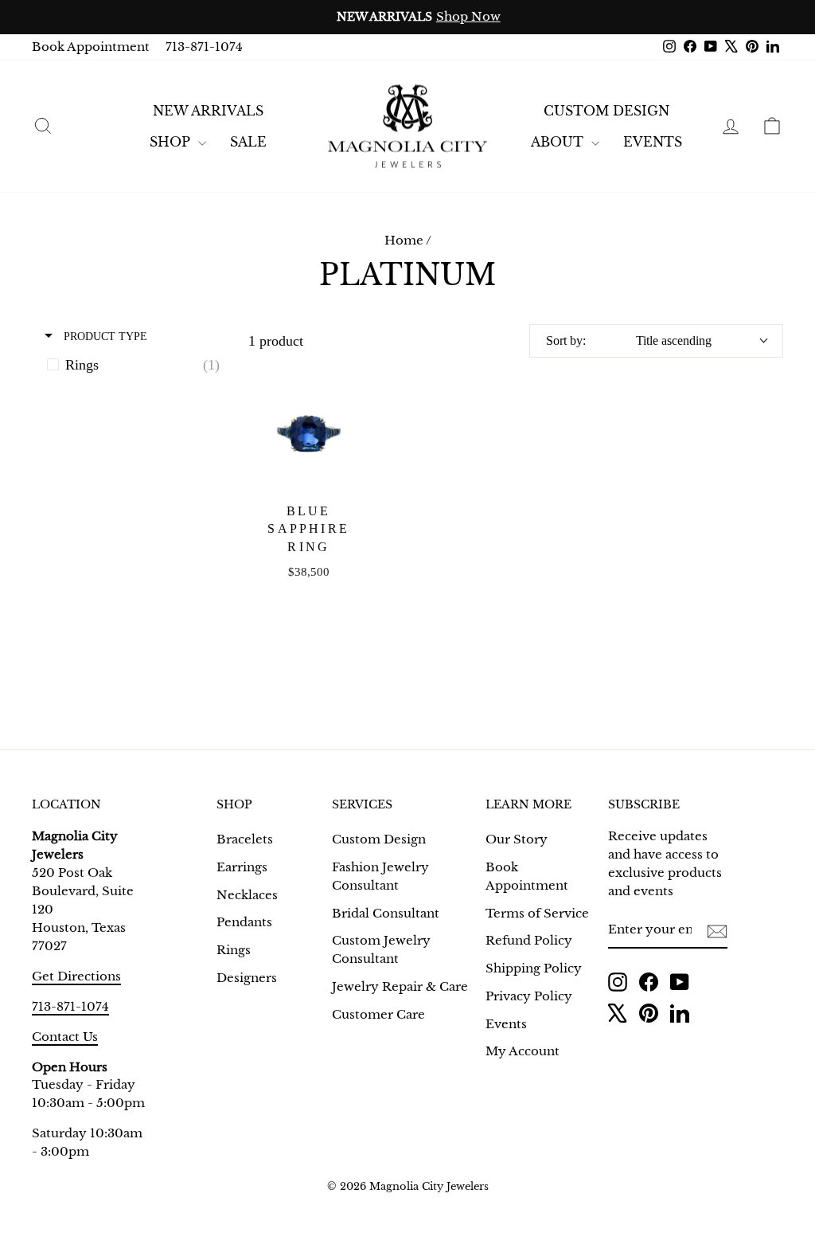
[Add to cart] (347, 400)
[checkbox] (137, 365)
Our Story (516, 839)
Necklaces (247, 894)
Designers (246, 977)
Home (403, 240)
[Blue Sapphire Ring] (308, 434)
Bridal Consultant (385, 913)
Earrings (241, 867)
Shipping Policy (533, 968)
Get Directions (76, 976)
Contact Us (65, 1036)
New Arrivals (208, 111)
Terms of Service (537, 913)
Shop (172, 142)
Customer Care (378, 1014)
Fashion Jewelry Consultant (380, 876)
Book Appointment (91, 46)
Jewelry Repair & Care (400, 986)
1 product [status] (275, 341)
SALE (248, 142)
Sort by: (629, 340)
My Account (522, 1050)
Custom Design (606, 111)
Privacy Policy (528, 996)
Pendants (244, 921)
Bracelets (244, 839)
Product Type (103, 336)
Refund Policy (528, 940)
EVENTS (652, 142)
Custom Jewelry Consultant (381, 949)
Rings (233, 949)
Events (506, 1023)
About (559, 142)
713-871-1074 (204, 46)
